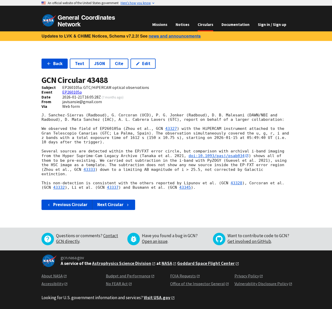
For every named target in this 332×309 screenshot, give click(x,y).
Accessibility (53, 283)
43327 (171, 128)
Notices (182, 24)
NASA (167, 263)
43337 (113, 187)
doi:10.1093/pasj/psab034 (217, 155)
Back (58, 63)
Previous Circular (70, 204)
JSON (99, 63)
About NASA (52, 275)
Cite (119, 63)
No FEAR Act (117, 283)
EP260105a (72, 92)
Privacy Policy (246, 275)
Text (79, 63)
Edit (146, 63)
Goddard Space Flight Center (206, 263)
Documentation (236, 24)
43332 (59, 187)
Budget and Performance (128, 275)
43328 (236, 183)
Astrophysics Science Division (121, 263)
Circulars (205, 24)
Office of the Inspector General (197, 283)
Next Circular (110, 204)
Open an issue (155, 241)
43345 (185, 187)
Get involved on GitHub (249, 241)
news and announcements (175, 36)
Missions (159, 24)
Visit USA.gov (157, 297)
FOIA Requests (183, 275)
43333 (89, 169)
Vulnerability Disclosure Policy (261, 283)
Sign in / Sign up (272, 24)
